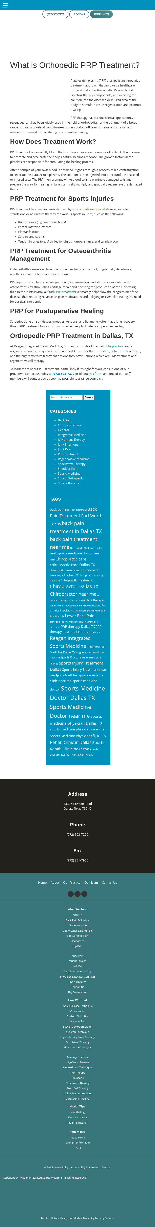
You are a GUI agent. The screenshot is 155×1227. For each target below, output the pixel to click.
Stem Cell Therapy (83, 754)
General (63, 430)
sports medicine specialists (90, 209)
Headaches (77, 941)
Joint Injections (68, 444)
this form (95, 374)
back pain (57, 509)
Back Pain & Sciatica (77, 920)
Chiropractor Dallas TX (74, 586)
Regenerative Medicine (73, 459)
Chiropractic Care (70, 425)
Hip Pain (77, 946)
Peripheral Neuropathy (77, 971)
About (55, 882)
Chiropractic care (71, 558)
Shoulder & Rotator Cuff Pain (77, 976)
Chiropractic (77, 1011)
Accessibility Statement (85, 1167)
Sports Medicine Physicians (71, 735)
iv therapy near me (72, 605)
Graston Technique (77, 1032)
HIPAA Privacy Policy (56, 1167)
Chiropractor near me (73, 594)
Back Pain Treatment (76, 509)
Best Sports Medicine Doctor (86, 547)
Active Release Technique (78, 1006)
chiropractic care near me (65, 570)
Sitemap (106, 1167)
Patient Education (77, 1122)
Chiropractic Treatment (76, 580)
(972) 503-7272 (55, 14)
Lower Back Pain (79, 615)
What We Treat (77, 909)
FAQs (77, 1148)
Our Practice (71, 882)
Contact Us (109, 882)
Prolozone (77, 1078)
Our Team (91, 882)
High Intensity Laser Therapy (77, 1037)
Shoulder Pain (67, 469)
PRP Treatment (68, 454)
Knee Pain (78, 956)
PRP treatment (66, 292)
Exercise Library (77, 1117)
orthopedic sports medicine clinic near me (71, 621)
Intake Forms (78, 1137)
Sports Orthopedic (70, 478)
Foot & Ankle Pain (77, 935)
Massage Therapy (77, 1057)
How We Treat (77, 1000)
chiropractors (114, 346)
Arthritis (77, 915)
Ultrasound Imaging (77, 1098)
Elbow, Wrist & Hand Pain (77, 930)
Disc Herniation (77, 925)
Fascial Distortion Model (77, 1026)
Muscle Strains (77, 961)
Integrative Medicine (72, 435)
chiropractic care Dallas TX (72, 564)
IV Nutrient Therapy (71, 439)
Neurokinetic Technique (77, 1067)
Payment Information (78, 1142)
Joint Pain (64, 449)
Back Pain (64, 420)
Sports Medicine (69, 473)
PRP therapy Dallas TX (78, 626)
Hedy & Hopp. (106, 1218)
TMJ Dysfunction (77, 992)
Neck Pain (78, 966)
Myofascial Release (77, 1062)
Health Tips (77, 1106)
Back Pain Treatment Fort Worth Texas (76, 516)
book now (101, 14)
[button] (152, 1214)
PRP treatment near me (88, 632)
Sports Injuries (77, 982)
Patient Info (78, 1131)
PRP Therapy (77, 1072)
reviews (79, 14)
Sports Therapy (68, 483)
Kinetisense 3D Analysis (77, 1047)
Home (42, 882)
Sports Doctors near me (77, 657)
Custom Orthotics (77, 1016)
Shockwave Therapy (72, 464)
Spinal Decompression (77, 1093)
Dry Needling (77, 1021)
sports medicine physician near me (77, 729)
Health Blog (78, 1112)
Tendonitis (77, 987)
